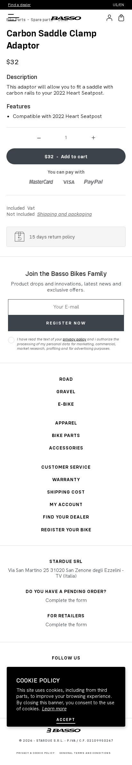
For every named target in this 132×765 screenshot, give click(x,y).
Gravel (66, 391)
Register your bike (66, 530)
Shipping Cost (66, 492)
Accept (65, 719)
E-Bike (66, 404)
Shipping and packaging (64, 214)
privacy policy (74, 339)
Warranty (66, 479)
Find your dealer (66, 517)
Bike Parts (66, 435)
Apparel (66, 423)
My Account (66, 504)
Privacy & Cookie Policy (35, 752)
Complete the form (66, 600)
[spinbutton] (66, 137)
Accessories (66, 448)
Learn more (54, 709)
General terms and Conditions (85, 752)
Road (66, 379)
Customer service (66, 467)
